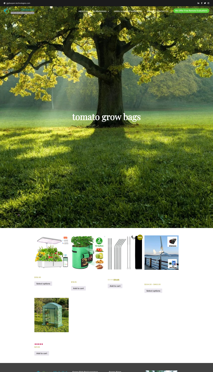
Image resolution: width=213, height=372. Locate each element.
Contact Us (162, 11)
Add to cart (78, 288)
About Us (83, 11)
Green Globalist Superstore (128, 11)
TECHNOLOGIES (99, 11)
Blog (149, 11)
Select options (43, 283)
